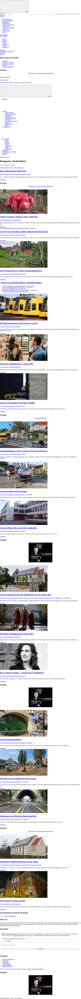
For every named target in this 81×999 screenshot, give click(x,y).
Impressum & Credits (8, 64)
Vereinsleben (6, 26)
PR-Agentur (6, 960)
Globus (4, 32)
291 (5, 916)
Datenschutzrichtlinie (18, 935)
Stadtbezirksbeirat (7, 19)
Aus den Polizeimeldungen (10, 740)
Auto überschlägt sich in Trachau (13, 491)
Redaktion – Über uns (8, 62)
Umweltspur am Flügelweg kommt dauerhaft (18, 816)
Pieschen (5, 41)
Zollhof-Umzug (6, 23)
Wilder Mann (6, 47)
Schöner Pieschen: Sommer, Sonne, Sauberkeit (19, 217)
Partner (2, 54)
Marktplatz (2, 50)
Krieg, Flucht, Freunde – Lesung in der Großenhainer (22, 673)
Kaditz (4, 39)
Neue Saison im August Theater (12, 901)
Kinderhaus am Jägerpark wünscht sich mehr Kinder (16, 290)
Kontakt (5, 65)
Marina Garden (6, 30)
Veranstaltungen (4, 34)
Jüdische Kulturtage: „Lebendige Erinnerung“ (14, 286)
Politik (36, 598)
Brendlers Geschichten (8, 25)
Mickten (5, 40)
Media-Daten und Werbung (7, 51)
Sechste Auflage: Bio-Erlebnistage (11, 291)
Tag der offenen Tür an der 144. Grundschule (18, 528)
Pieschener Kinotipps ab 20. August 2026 (16, 634)
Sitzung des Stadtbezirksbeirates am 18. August (19, 862)
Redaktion (11, 406)
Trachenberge (6, 44)
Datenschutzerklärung (8, 66)
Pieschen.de (5, 962)
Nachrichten (18, 174)
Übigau (4, 46)
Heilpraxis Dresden (7, 965)
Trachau (5, 43)
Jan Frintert (11, 220)
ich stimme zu (8, 940)
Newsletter (2, 53)
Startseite (2, 15)
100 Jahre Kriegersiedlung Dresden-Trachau (18, 779)
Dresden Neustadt (7, 966)
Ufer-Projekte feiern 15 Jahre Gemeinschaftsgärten (21, 271)
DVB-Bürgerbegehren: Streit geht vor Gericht (19, 323)
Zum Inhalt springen (5, 77)
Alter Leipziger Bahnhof (9, 27)
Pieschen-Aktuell (4, 80)
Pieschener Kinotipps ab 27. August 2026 (16, 364)
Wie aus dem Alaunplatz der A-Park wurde (13, 287)
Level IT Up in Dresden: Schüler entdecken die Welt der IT (24, 232)
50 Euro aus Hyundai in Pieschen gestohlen (17, 403)
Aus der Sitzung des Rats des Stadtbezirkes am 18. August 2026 (25, 595)
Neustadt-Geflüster (34, 283)
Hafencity (5, 29)
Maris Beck (11, 174)
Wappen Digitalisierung (8, 959)
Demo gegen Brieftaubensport (10, 289)
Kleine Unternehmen (8, 20)
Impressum (34, 969)
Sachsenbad (5, 22)
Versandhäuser (6, 963)
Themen (2, 16)
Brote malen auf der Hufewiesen (13, 171)
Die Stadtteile (3, 36)
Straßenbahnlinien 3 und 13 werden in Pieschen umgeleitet (24, 451)
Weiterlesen (3, 179)
